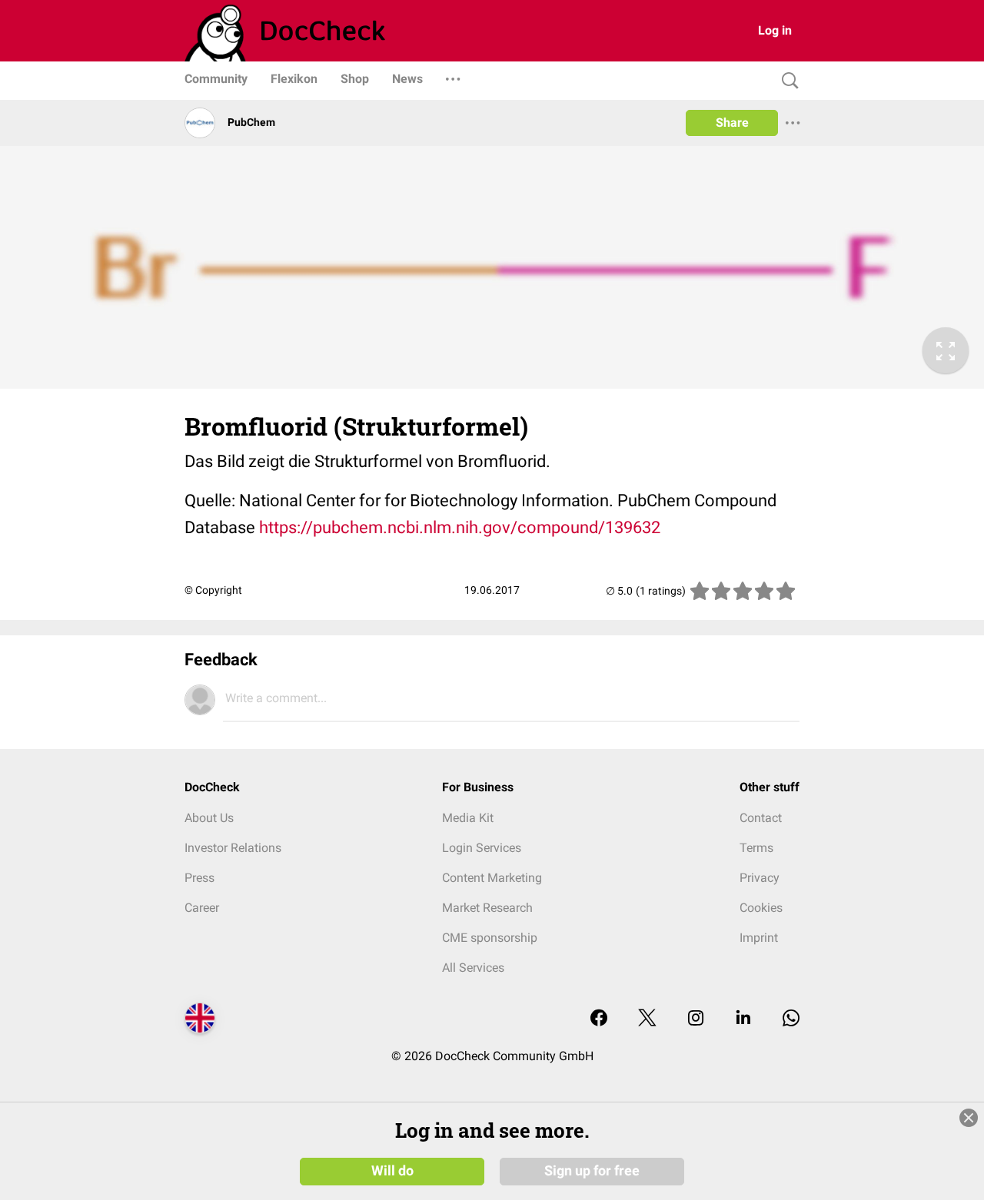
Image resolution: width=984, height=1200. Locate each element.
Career (201, 907)
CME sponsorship (489, 937)
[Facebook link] (598, 1019)
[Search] (786, 81)
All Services (473, 967)
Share (732, 122)
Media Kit (468, 817)
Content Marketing (492, 877)
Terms (756, 847)
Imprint (759, 937)
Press (199, 877)
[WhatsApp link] (791, 1019)
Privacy (760, 877)
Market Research (487, 907)
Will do (392, 1170)
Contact (761, 817)
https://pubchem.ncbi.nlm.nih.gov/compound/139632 (459, 527)
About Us (209, 817)
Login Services (481, 847)
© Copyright (213, 590)
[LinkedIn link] (743, 1019)
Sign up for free (592, 1170)
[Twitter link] (647, 1019)
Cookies (761, 907)
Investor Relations (232, 847)
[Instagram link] (695, 1019)
